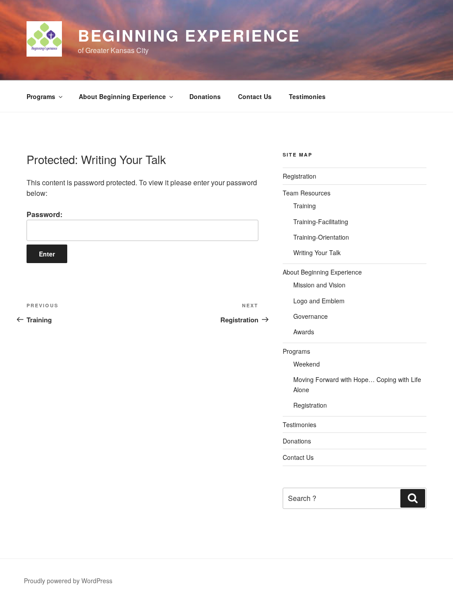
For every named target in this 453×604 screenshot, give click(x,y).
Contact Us (255, 96)
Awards (303, 331)
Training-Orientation (321, 237)
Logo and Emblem (319, 300)
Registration (299, 176)
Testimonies (307, 96)
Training (304, 205)
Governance (310, 316)
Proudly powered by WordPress (68, 580)
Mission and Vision (319, 284)
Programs (41, 96)
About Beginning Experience (122, 96)
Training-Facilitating (320, 221)
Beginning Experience (189, 34)
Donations (205, 96)
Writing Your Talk (317, 252)
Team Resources (306, 192)
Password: (44, 214)
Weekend (306, 363)
